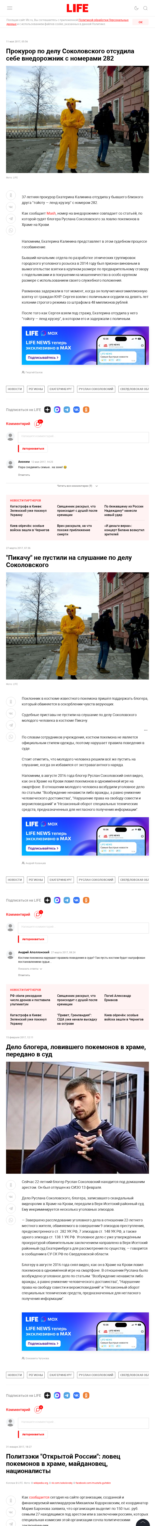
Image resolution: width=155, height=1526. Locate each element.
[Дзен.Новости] (47, 410)
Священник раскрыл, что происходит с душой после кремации (77, 510)
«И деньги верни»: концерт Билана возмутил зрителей (124, 529)
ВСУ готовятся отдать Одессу (27, 1478)
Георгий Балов (34, 372)
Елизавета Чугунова (37, 1358)
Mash (51, 213)
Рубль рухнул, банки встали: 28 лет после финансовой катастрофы (123, 1480)
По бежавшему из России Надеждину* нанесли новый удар (123, 510)
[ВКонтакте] (76, 410)
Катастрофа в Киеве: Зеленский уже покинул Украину (28, 510)
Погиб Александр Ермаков (117, 997)
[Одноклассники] (86, 410)
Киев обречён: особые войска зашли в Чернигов (29, 527)
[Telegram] (67, 410)
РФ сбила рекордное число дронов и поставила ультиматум (30, 999)
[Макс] (57, 410)
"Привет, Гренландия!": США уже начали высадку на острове (77, 1019)
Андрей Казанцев (36, 863)
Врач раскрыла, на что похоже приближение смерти (74, 529)
